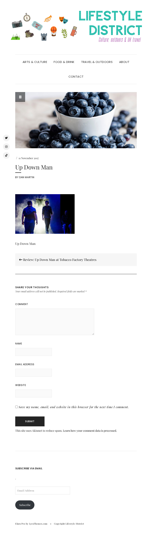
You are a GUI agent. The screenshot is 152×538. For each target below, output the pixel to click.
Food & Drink (64, 62)
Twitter (6, 138)
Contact (76, 76)
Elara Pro (20, 523)
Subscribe (25, 505)
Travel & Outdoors (97, 62)
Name (18, 343)
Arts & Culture (35, 62)
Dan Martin (26, 177)
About (124, 62)
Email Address (24, 364)
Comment (21, 304)
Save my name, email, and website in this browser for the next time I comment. (74, 407)
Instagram (6, 146)
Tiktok (6, 155)
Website (20, 385)
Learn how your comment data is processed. (90, 430)
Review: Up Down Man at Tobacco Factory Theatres (59, 260)
